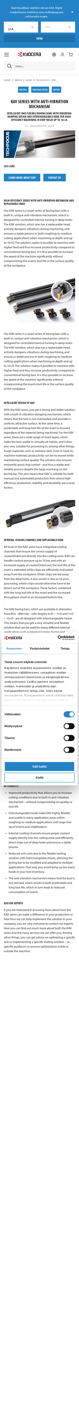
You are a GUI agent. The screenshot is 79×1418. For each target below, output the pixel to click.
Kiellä (39, 777)
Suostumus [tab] (14, 648)
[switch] (69, 726)
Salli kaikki (39, 766)
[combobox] (21, 27)
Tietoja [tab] (65, 648)
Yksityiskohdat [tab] (39, 648)
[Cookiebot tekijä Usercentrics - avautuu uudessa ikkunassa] (58, 637)
